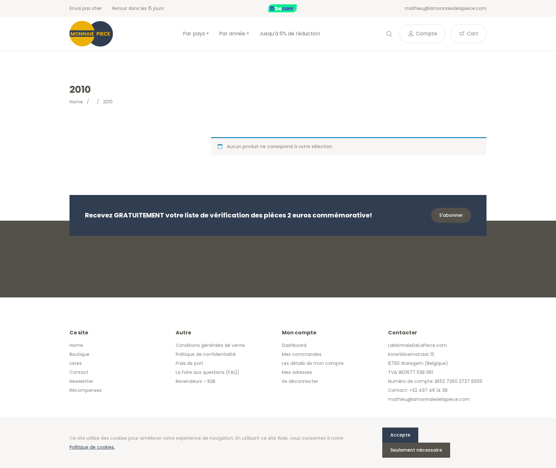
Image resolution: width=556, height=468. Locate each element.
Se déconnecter (300, 381)
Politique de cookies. (92, 447)
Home (76, 102)
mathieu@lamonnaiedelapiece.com (445, 8)
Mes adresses (297, 372)
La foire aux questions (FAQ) (207, 372)
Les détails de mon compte (313, 363)
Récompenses (86, 390)
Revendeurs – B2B (195, 381)
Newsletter (81, 381)
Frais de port (189, 363)
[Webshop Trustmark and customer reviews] (289, 8)
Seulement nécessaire (416, 450)
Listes (76, 363)
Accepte (400, 435)
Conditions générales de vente (210, 345)
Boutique (79, 354)
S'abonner (451, 215)
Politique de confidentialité (206, 354)
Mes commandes (301, 354)
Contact (79, 372)
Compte (426, 33)
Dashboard (294, 345)
